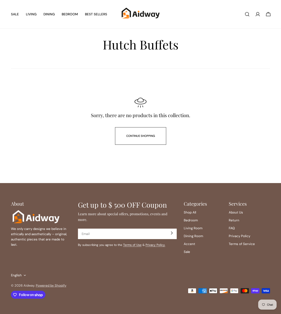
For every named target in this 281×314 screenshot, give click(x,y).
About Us (236, 212)
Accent (189, 244)
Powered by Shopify (51, 285)
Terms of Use (132, 245)
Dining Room (193, 236)
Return (234, 220)
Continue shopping (140, 136)
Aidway (28, 285)
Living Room (193, 228)
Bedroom (191, 220)
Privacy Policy (239, 236)
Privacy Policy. (155, 245)
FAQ (232, 228)
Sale (187, 252)
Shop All (190, 212)
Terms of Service (242, 244)
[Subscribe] (171, 233)
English (16, 275)
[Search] (247, 14)
